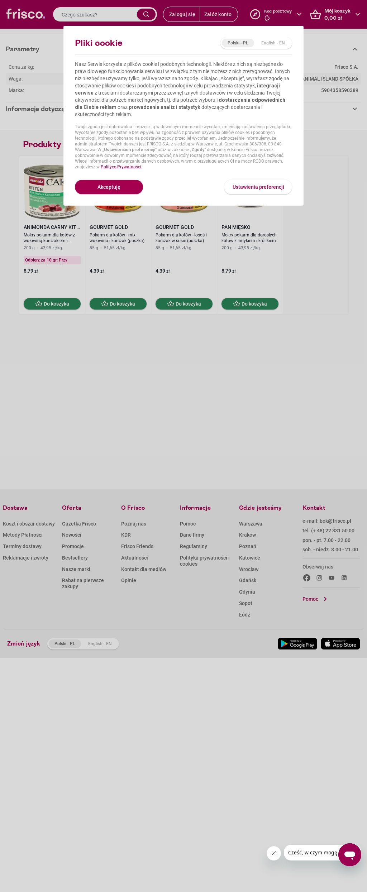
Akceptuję (108, 187)
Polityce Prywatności (121, 166)
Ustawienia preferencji (258, 187)
